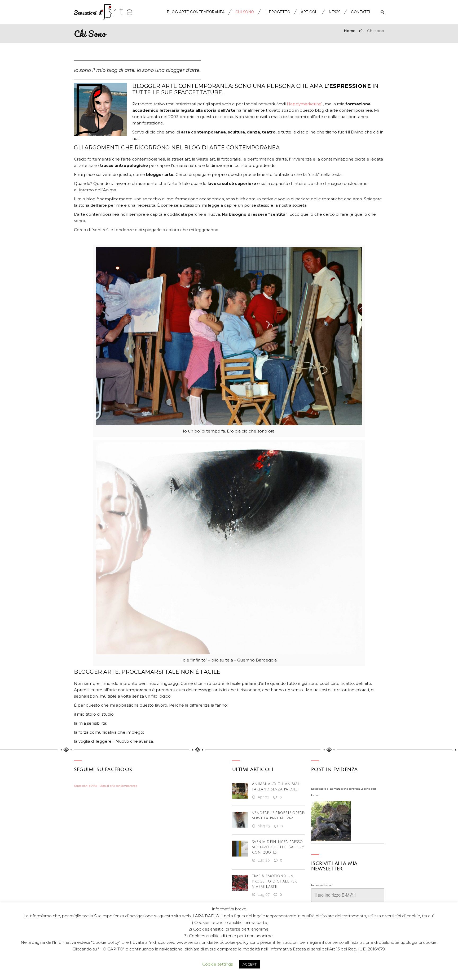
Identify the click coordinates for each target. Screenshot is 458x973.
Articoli (309, 12)
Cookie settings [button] (217, 964)
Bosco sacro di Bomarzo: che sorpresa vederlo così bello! (343, 792)
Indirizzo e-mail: (322, 885)
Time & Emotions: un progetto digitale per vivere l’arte (274, 881)
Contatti (360, 12)
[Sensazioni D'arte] (103, 12)
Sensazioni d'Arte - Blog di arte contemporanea (105, 786)
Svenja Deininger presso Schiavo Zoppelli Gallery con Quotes (278, 847)
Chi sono (244, 12)
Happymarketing (304, 103)
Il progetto (277, 12)
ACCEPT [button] (250, 964)
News (334, 12)
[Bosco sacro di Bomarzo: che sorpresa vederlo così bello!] (331, 821)
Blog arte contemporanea (196, 12)
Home (349, 30)
